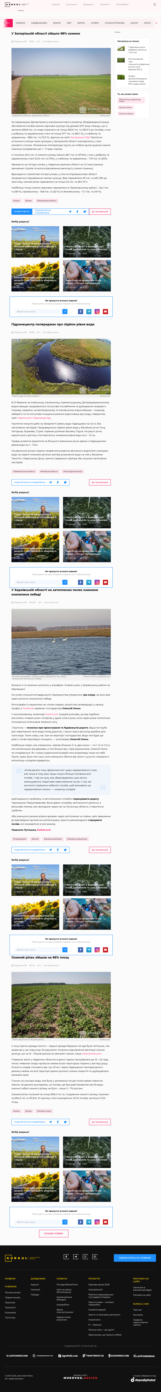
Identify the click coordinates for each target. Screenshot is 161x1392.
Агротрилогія (95, 1289)
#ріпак (28, 201)
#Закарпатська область (24, 471)
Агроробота (63, 1305)
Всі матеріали (100, 212)
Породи (35, 1294)
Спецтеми (71, 4)
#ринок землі (125, 107)
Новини (56, 4)
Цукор (134, 23)
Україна (20, 23)
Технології (10, 1307)
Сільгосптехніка (114, 23)
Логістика (10, 1317)
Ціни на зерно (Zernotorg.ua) (64, 1290)
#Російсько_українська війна (130, 100)
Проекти (105, 4)
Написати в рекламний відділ (142, 1288)
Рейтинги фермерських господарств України (100, 1295)
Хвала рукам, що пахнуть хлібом (105, 1335)
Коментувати (22, 211)
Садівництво (39, 23)
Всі (8, 23)
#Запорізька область (46, 201)
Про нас (137, 1310)
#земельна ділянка (53, 839)
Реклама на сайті (142, 1295)
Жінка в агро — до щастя (101, 1330)
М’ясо (147, 23)
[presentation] (5, 23)
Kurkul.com (51, 714)
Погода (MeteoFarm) (67, 1284)
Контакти (138, 1315)
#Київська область (49, 471)
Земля (57, 23)
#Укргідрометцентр (72, 471)
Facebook (28, 708)
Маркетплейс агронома (64, 1318)
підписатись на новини (135, 1258)
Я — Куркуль (95, 1325)
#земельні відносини (77, 839)
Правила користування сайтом (140, 1322)
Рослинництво (13, 1292)
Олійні (95, 23)
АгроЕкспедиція (97, 1310)
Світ (69, 23)
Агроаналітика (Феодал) (64, 1298)
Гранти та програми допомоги (104, 1315)
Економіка (10, 1312)
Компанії (35, 1289)
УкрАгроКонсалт (91, 1053)
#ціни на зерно (126, 113)
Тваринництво (12, 1297)
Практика (10, 1302)
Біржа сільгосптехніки (65, 1311)
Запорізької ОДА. (81, 137)
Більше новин (53, 1233)
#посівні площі (44, 1111)
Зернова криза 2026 (98, 1284)
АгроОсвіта (94, 1320)
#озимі (16, 201)
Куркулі (35, 1284)
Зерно (81, 23)
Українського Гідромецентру (34, 418)
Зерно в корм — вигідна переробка (101, 1303)
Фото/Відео (122, 4)
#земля (35, 839)
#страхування (19, 839)
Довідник (88, 4)
